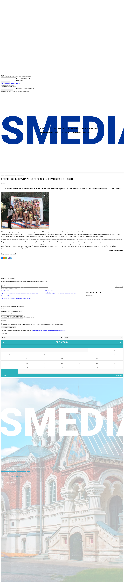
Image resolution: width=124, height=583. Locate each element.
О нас (2, 473)
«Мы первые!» (119, 287)
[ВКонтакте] (2, 258)
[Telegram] (11, 258)
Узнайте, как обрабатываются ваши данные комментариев (48, 330)
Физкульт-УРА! (20, 175)
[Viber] (9, 258)
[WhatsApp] (6, 258)
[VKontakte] (119, 94)
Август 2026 (62, 342)
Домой (2, 175)
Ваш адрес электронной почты (25, 88)
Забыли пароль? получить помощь (10, 83)
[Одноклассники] (4, 258)
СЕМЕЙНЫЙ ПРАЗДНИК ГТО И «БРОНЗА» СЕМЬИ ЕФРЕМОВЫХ (60, 293)
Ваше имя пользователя (23, 78)
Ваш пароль (19, 80)
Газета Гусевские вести (10, 175)
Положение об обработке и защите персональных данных (15, 471)
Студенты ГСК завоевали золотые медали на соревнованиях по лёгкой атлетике (19, 293)
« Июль (4, 375)
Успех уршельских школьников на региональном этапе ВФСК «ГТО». (17, 298)
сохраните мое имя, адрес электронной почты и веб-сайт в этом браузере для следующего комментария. (33, 324)
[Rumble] (116, 94)
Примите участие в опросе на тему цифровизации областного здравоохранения (24, 287)
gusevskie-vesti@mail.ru (16, 476)
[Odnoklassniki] (122, 94)
